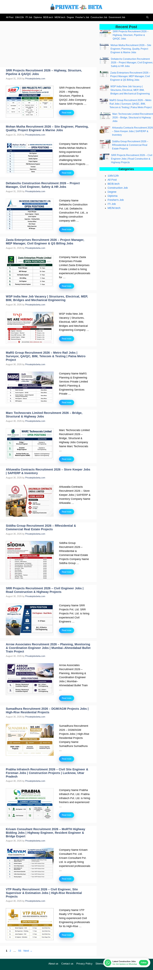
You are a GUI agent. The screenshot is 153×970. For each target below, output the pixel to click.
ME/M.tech (60, 17)
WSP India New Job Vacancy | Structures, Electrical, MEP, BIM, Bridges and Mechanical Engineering (130, 90)
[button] (147, 17)
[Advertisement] (48, 45)
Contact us (67, 963)
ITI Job (28, 17)
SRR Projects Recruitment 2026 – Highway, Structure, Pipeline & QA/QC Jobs (131, 35)
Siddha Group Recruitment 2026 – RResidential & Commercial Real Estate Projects (130, 145)
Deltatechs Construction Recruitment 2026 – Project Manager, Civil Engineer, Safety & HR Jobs (132, 62)
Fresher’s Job (82, 17)
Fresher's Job (116, 199)
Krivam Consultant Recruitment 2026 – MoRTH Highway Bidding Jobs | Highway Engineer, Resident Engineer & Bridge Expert (45, 832)
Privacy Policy (84, 963)
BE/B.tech (48, 17)
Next (27, 950)
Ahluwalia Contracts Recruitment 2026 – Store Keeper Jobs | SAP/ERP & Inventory (132, 131)
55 (20, 950)
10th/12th (19, 17)
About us (53, 963)
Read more (66, 112)
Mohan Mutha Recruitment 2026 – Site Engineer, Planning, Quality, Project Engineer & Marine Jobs (131, 49)
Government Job (117, 17)
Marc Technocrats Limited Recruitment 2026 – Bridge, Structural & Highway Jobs (132, 117)
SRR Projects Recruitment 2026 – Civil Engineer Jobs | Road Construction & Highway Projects (131, 159)
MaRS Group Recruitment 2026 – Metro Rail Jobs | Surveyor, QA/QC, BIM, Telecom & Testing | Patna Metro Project (45, 356)
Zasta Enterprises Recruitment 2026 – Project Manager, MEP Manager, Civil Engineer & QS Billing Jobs (130, 76)
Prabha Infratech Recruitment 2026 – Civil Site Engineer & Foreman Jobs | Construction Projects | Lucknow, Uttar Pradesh (47, 773)
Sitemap (100, 963)
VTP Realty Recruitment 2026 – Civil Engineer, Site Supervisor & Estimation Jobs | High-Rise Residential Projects (44, 893)
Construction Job (99, 17)
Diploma (38, 17)
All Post (9, 17)
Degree (70, 17)
